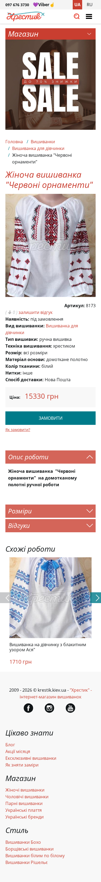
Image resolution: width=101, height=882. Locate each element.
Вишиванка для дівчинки (38, 148)
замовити (50, 418)
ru (90, 5)
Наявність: (17, 319)
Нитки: (13, 373)
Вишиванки (43, 142)
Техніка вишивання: (28, 346)
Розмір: (13, 353)
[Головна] (25, 20)
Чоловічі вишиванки (26, 797)
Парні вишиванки (24, 803)
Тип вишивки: (21, 339)
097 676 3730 (17, 4)
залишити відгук (36, 312)
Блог (10, 745)
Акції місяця (17, 751)
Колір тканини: (22, 366)
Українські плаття (23, 810)
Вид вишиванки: (25, 326)
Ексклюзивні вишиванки (30, 758)
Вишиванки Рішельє (26, 862)
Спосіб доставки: (24, 380)
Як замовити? (17, 429)
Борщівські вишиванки (29, 849)
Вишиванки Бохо (23, 842)
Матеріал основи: (25, 359)
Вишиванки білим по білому (35, 856)
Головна (14, 142)
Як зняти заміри (22, 765)
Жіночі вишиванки (24, 790)
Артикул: (74, 306)
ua (77, 5)
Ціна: (14, 397)
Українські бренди (24, 817)
